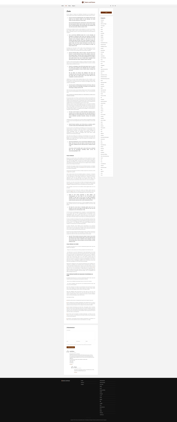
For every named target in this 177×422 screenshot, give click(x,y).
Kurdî (100, 405)
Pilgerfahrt (102, 133)
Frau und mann (103, 61)
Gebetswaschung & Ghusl (104, 69)
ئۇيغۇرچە (101, 403)
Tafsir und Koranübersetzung (105, 156)
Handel (102, 93)
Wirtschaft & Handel (103, 167)
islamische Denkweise (104, 101)
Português (101, 393)
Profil (66, 5)
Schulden (102, 150)
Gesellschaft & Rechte (104, 76)
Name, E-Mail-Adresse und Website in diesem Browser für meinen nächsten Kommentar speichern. (79, 344)
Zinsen (102, 173)
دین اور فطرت (102, 414)
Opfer (101, 131)
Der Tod (102, 40)
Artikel (62, 5)
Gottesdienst (102, 86)
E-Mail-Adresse (78, 341)
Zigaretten (102, 171)
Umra (101, 161)
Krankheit (102, 116)
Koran (101, 112)
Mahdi (101, 122)
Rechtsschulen (103, 139)
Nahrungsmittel (103, 127)
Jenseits (102, 105)
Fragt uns (73, 5)
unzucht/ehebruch (103, 163)
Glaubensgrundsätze (103, 82)
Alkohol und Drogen (103, 23)
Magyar (101, 410)
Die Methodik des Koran (104, 42)
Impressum (82, 382)
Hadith (102, 88)
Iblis (101, 97)
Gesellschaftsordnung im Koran (105, 78)
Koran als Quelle (103, 114)
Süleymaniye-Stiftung (104, 154)
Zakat (101, 169)
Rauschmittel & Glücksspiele (105, 137)
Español (101, 399)
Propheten (102, 135)
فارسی (101, 395)
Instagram (82, 384)
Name (67, 341)
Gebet (101, 67)
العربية (101, 388)
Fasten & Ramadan (103, 57)
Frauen (102, 63)
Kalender (102, 108)
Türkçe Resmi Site (102, 380)
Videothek (102, 165)
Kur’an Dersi (101, 384)
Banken (102, 31)
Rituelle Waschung (103, 144)
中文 (100, 401)
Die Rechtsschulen (103, 44)
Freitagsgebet (102, 65)
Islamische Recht (103, 103)
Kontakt (82, 380)
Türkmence (101, 412)
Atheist (102, 29)
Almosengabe (103, 25)
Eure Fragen (102, 52)
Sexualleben (102, 152)
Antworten (71, 364)
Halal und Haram (103, 91)
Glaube (102, 80)
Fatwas (69, 5)
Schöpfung (102, 148)
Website (87, 341)
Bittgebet (102, 35)
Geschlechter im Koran (104, 74)
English (101, 386)
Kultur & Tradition (103, 120)
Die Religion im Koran (104, 46)
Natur (101, 129)
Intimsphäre (102, 99)
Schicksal (102, 146)
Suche (106, 12)
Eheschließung (103, 50)
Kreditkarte (102, 118)
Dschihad (102, 48)
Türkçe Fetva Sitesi (102, 382)
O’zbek (101, 397)
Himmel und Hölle (103, 95)
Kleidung (102, 110)
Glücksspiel (102, 84)
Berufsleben (102, 33)
